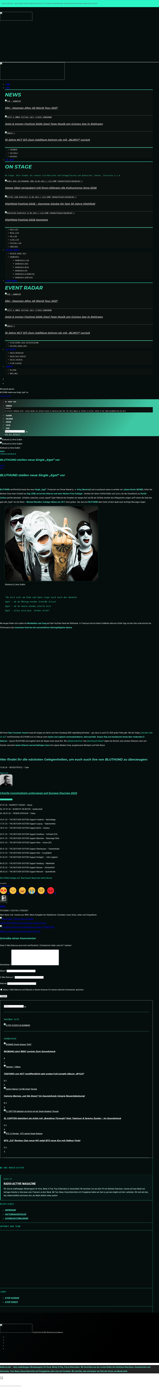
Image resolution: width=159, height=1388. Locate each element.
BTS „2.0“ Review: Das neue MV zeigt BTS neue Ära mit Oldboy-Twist (42, 1140)
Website (3, 983)
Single (9, 886)
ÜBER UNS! (14, 373)
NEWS (8, 88)
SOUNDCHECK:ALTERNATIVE (25, 274)
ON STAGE (10, 160)
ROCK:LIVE (14, 229)
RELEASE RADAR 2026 (18, 253)
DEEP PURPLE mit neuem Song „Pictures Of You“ (23, 923)
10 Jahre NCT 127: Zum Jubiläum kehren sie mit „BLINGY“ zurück (47, 139)
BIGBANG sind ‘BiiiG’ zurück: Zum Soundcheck (29, 1051)
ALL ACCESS (11, 349)
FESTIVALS (14, 153)
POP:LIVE (13, 236)
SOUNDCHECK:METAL (22, 267)
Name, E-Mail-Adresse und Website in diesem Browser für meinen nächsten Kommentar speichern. (43, 989)
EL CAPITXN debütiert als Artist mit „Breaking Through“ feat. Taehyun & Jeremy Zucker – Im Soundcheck (62, 1118)
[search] (25, 1006)
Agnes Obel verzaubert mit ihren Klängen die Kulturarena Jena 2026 (51, 187)
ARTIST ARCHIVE (16, 360)
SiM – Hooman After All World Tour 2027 (31, 107)
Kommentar (5, 964)
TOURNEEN (13, 149)
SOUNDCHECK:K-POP (22, 260)
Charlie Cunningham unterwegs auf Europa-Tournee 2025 (38, 793)
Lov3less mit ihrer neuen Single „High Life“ (20, 931)
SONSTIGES (14, 246)
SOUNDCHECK (14, 257)
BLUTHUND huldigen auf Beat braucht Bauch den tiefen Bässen (26, 878)
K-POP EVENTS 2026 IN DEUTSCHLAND (24, 342)
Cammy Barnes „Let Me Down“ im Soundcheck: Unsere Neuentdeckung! (44, 1096)
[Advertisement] (79, 43)
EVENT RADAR (11, 281)
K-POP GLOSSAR (16, 363)
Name (3, 971)
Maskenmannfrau (75, 741)
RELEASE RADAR (12, 250)
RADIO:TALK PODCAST (18, 356)
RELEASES (13, 156)
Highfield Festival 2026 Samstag (26, 219)
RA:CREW (13, 370)
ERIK (2, 906)
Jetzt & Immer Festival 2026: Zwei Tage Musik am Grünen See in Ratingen (54, 123)
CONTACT (9, 366)
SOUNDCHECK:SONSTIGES (24, 277)
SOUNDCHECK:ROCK (21, 264)
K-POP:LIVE (14, 240)
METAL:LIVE (14, 233)
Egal (6, 886)
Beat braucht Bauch (95, 741)
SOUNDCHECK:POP (21, 270)
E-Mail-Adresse (7, 977)
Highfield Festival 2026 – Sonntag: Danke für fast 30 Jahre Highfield (50, 203)
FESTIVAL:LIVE (16, 243)
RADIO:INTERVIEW (16, 353)
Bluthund (2, 886)
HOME (8, 84)
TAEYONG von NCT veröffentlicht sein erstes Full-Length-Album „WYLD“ (44, 1074)
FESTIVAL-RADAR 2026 (18, 346)
